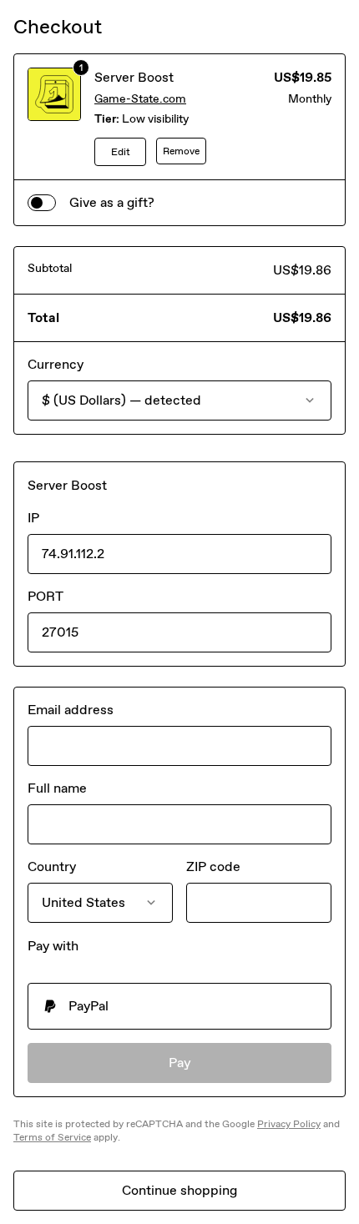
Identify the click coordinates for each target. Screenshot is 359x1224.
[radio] (179, 1006)
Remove (181, 151)
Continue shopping (179, 1190)
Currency (55, 364)
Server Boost (134, 77)
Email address (71, 710)
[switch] (42, 202)
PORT (45, 596)
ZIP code (213, 866)
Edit (120, 152)
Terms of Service (52, 1137)
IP (33, 518)
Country (52, 866)
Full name (57, 788)
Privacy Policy (289, 1124)
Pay (180, 1062)
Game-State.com (140, 99)
